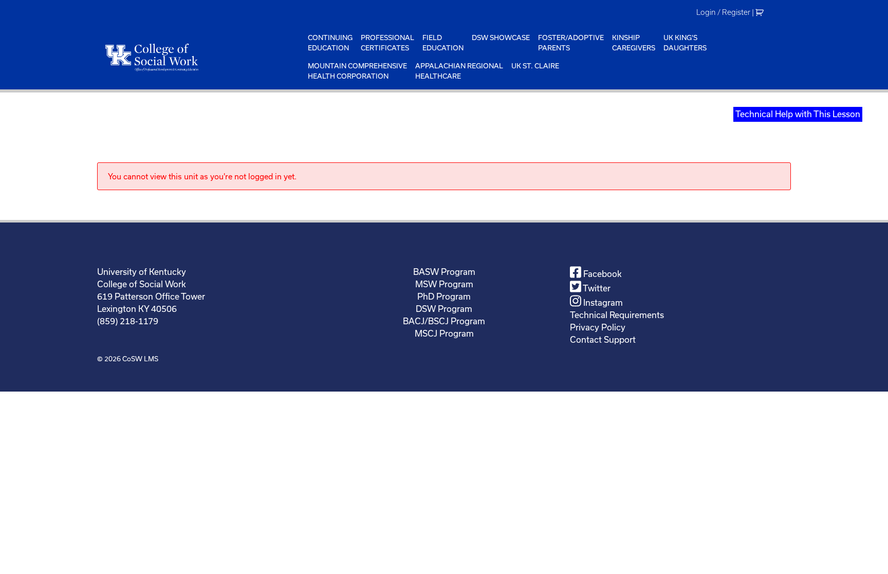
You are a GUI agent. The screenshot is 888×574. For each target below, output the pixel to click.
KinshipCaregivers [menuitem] (633, 42)
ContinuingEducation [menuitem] (330, 42)
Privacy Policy (597, 327)
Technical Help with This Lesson (797, 114)
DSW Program (444, 308)
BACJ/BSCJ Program (444, 321)
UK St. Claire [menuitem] (535, 66)
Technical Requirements (617, 315)
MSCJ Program (444, 333)
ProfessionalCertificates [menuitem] (387, 42)
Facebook (601, 274)
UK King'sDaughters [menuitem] (685, 42)
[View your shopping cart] (760, 12)
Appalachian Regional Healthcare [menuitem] (459, 71)
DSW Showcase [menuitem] (501, 37)
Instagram (602, 302)
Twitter (595, 288)
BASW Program (444, 271)
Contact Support (603, 339)
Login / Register (723, 12)
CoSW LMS (140, 359)
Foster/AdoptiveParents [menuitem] (571, 42)
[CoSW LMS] (200, 57)
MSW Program (444, 284)
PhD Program (444, 296)
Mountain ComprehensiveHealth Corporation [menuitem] (357, 71)
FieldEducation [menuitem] (443, 42)
